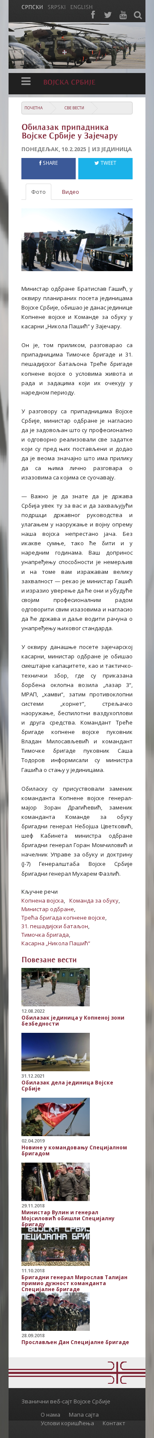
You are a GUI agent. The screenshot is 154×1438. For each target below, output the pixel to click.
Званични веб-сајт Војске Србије (65, 1401)
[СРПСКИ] (32, 6)
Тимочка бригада (45, 934)
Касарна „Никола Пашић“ (55, 943)
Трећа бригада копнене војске (63, 917)
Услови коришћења (67, 1423)
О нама (50, 1414)
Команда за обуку (93, 900)
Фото (38, 192)
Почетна (33, 108)
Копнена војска (42, 900)
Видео (70, 192)
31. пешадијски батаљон (54, 926)
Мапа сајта (84, 1414)
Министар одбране (47, 909)
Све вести (74, 108)
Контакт (114, 1423)
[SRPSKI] (56, 6)
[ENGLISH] (81, 6)
